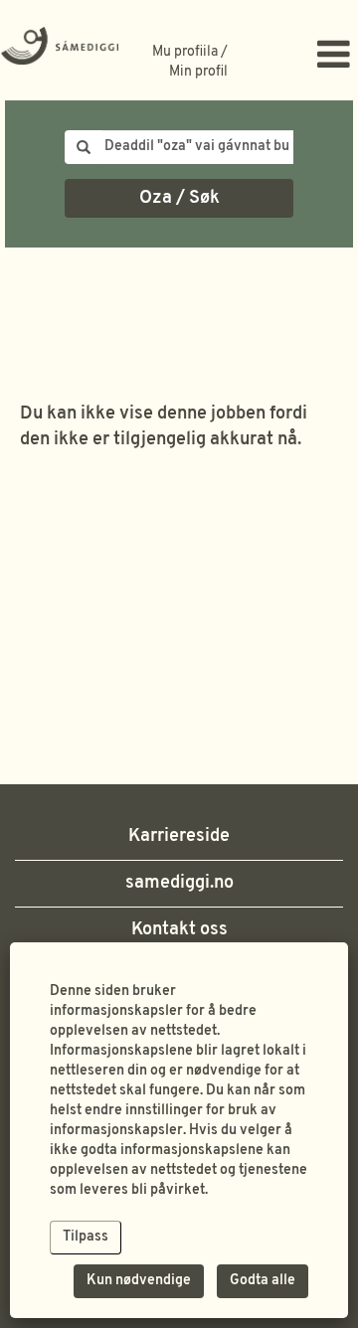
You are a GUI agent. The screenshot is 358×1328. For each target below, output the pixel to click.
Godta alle (262, 1280)
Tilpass (85, 1237)
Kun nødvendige (139, 1280)
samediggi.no (179, 883)
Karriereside (179, 836)
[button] (298, 57)
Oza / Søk (179, 198)
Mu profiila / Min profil (190, 62)
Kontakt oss (179, 929)
